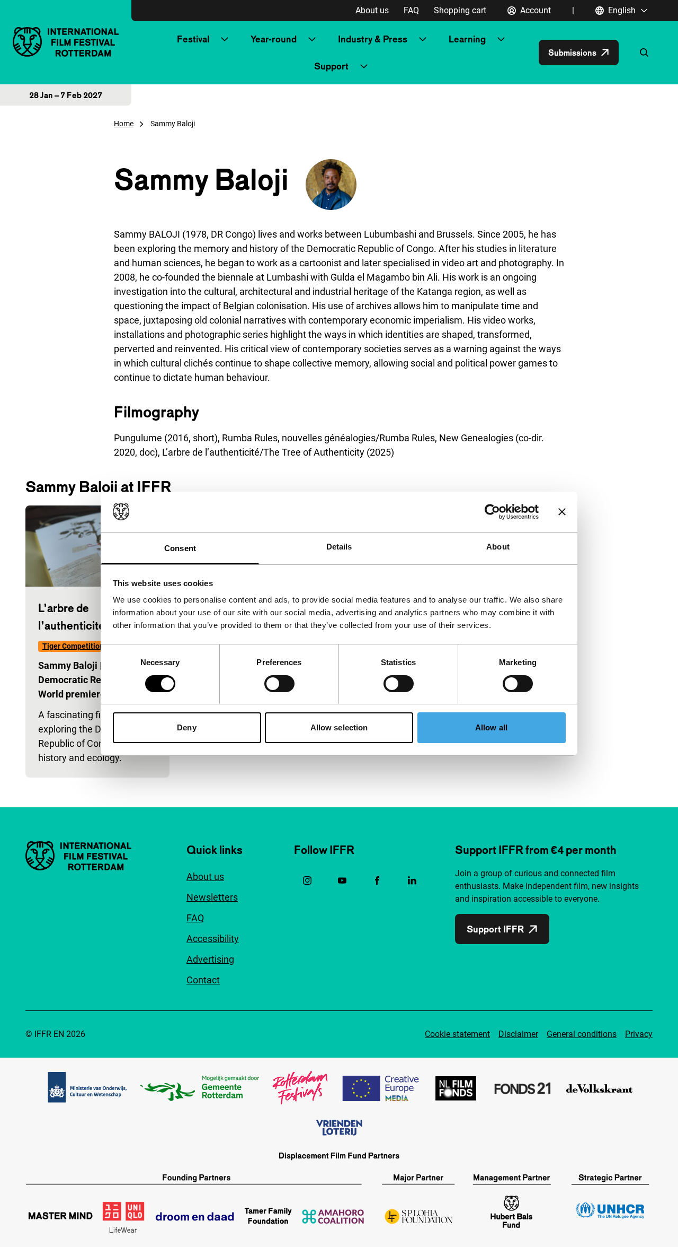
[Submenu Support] (364, 66)
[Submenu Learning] (501, 39)
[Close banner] (562, 512)
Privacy (639, 1034)
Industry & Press (372, 39)
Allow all (491, 727)
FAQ (411, 10)
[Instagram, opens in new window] (307, 880)
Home (123, 123)
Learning (467, 39)
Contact (203, 980)
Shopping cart (460, 10)
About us (372, 10)
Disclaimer (518, 1034)
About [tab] (498, 546)
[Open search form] (644, 52)
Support (331, 66)
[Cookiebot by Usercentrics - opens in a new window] (492, 512)
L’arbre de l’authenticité (71, 616)
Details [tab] (339, 546)
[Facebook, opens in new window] (377, 880)
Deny (186, 727)
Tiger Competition (73, 646)
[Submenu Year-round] (312, 39)
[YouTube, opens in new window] (342, 880)
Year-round (274, 39)
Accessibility (212, 938)
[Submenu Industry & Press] (422, 39)
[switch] (279, 683)
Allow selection (339, 727)
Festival (193, 39)
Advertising (210, 959)
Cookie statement (457, 1034)
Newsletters (212, 897)
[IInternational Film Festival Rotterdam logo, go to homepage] (66, 41)
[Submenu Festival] (224, 39)
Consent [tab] (180, 548)
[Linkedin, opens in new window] (412, 880)
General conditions (582, 1034)
